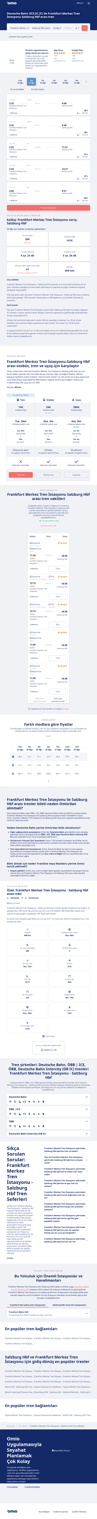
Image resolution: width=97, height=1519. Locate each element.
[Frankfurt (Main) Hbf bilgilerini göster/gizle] (86, 1313)
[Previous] (12, 748)
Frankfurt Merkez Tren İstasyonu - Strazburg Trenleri (57, 1381)
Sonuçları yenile (47, 526)
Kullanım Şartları (60, 1511)
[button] (57, 28)
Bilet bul (27, 242)
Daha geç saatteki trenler (58, 699)
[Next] (86, 82)
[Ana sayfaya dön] (12, 3)
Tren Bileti (22, 1426)
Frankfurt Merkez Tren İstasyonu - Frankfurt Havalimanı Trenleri (62, 1371)
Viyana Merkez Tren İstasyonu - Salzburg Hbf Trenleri (28, 1415)
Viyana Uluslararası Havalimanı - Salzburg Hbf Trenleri (58, 1387)
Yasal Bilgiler (44, 1511)
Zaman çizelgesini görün (27, 273)
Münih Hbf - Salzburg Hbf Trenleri (20, 1387)
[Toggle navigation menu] (88, 3)
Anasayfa (11, 1426)
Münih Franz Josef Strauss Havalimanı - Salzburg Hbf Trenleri (32, 1392)
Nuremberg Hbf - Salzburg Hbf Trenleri (51, 1392)
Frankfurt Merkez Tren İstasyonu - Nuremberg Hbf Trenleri (31, 1343)
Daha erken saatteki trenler (40, 699)
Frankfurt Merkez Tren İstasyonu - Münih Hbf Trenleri (58, 1376)
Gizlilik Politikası (79, 1511)
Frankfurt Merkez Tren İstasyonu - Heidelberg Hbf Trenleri (60, 1338)
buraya (65, 709)
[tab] (17, 89)
